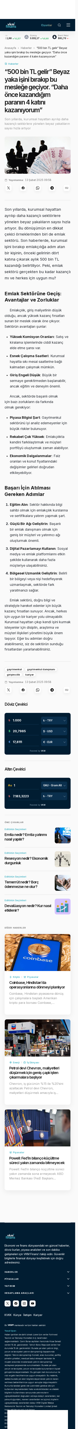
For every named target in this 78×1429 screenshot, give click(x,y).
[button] (59, 25)
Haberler (26, 47)
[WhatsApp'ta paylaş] (38, 188)
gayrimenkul (14, 669)
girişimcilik (13, 674)
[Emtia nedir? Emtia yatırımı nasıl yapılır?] (63, 835)
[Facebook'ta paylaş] (23, 188)
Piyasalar (32, 976)
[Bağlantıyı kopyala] (67, 188)
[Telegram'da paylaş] (52, 188)
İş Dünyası (33, 1062)
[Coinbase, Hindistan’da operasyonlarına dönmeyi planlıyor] (37, 952)
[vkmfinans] (33, 1303)
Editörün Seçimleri (15, 829)
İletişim (27, 1315)
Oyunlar (46, 25)
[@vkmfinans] (8, 1303)
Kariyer (38, 1315)
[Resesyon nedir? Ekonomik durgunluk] (63, 859)
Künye (17, 1315)
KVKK (8, 1315)
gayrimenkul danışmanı (41, 669)
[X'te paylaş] (8, 188)
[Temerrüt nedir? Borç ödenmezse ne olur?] (63, 883)
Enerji (16, 1062)
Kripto (16, 976)
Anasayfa (10, 47)
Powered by (37, 751)
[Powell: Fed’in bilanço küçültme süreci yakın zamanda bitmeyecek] (37, 1127)
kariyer (29, 674)
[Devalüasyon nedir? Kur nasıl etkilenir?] (63, 906)
